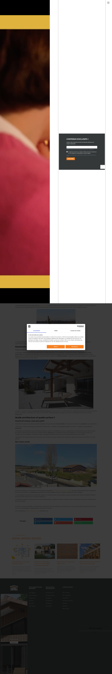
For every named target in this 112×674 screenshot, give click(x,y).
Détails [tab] (56, 330)
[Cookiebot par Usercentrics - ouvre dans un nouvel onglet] (78, 326)
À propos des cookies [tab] (75, 330)
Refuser (56, 346)
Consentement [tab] (36, 330)
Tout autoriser (74, 346)
